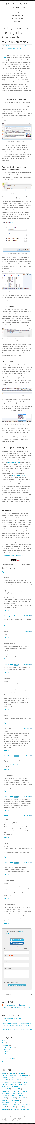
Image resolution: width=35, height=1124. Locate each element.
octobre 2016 (16, 1082)
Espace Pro (17, 22)
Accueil (17, 12)
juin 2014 (13, 1095)
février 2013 (5, 1109)
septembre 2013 (6, 1104)
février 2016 (22, 1084)
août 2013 (16, 1104)
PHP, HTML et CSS (10, 1056)
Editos (3, 1043)
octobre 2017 (5, 1077)
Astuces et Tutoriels (11, 50)
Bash (6, 1051)
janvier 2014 (5, 1100)
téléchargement (10, 48)
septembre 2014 (17, 1093)
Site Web (6, 961)
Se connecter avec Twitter (17, 939)
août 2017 (14, 1077)
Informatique (16, 15)
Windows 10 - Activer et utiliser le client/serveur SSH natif (18, 1029)
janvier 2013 (14, 1109)
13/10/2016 (8, 45)
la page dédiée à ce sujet (19, 475)
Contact (19, 1121)
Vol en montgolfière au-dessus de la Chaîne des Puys (17, 1023)
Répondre (6, 610)
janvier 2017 (5, 1080)
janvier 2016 (5, 1086)
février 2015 (25, 1091)
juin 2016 (26, 1082)
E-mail (5, 955)
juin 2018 (21, 1073)
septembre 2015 (6, 1091)
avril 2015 (16, 1091)
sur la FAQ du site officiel (15, 764)
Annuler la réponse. (8, 936)
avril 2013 (12, 1107)
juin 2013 (4, 1107)
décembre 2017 (24, 1075)
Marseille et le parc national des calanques (14, 1021)
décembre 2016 (16, 1080)
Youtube (20, 48)
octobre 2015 (16, 1089)
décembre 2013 (16, 1100)
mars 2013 (21, 1107)
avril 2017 (23, 1077)
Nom (5, 949)
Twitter (5, 1007)
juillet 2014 (4, 1095)
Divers (3, 1040)
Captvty (4, 57)
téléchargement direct (10, 616)
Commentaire (7, 968)
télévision (16, 48)
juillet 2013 (25, 1104)
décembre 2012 (25, 1109)
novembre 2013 (6, 1102)
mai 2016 (4, 1084)
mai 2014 (21, 1095)
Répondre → (5, 572)
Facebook (22, 1005)
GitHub (28, 1007)
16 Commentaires (28, 45)
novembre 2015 (6, 1089)
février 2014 (22, 1098)
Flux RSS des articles (9, 1005)
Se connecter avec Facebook (17, 943)
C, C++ (7, 1053)
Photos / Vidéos (17, 18)
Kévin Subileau (17, 4)
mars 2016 (13, 1084)
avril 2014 (4, 1098)
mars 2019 (12, 1073)
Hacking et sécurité (9, 1059)
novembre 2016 (6, 1082)
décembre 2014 (6, 1093)
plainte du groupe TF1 (13, 462)
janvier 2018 (13, 1075)
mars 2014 (13, 1098)
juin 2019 (4, 1073)
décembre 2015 (16, 1086)
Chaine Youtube (16, 1007)
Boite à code (7, 1049)
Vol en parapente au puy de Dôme (12, 1018)
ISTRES (6, 816)
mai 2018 (4, 1075)
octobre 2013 (16, 1102)
